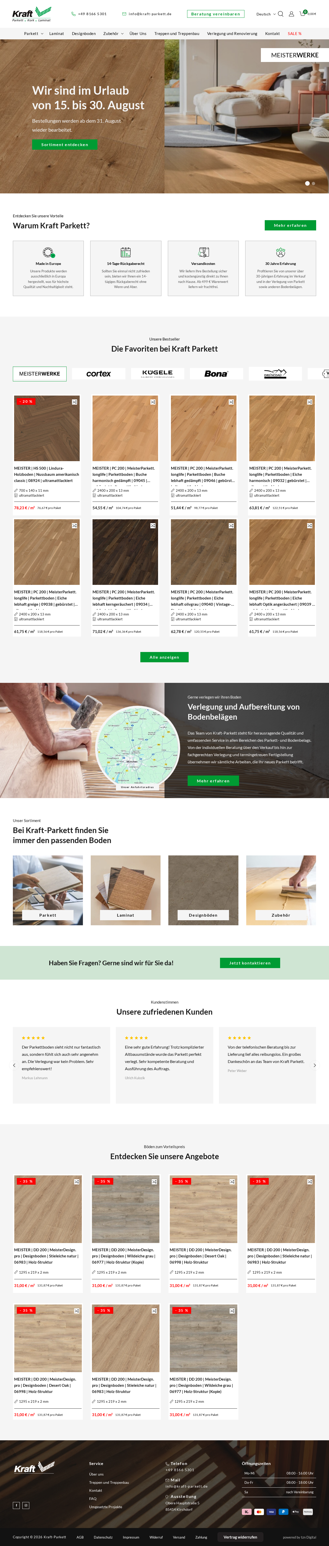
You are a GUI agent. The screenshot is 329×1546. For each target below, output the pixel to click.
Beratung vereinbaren (215, 13)
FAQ (92, 1498)
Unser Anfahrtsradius (137, 787)
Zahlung (201, 1537)
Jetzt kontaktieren (250, 962)
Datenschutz (103, 1537)
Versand (179, 1537)
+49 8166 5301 (180, 1470)
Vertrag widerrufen (240, 1537)
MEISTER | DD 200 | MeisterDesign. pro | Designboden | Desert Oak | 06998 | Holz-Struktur (201, 1255)
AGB (80, 1537)
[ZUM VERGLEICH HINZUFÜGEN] (74, 402)
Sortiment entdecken (64, 144)
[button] (32, 33)
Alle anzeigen (164, 657)
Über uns (96, 1474)
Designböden (203, 915)
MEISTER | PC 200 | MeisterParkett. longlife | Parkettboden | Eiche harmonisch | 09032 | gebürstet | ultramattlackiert (280, 475)
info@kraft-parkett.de (187, 1486)
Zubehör (281, 915)
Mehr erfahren (290, 225)
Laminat (125, 915)
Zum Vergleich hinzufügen (74, 402)
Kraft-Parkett (55, 1537)
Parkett (47, 915)
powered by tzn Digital (299, 1537)
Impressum (131, 1537)
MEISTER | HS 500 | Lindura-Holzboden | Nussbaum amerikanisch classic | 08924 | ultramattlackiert (46, 474)
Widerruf (156, 1537)
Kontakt (95, 1490)
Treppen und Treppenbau (109, 1482)
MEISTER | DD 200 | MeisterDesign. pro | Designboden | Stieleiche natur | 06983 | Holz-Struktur (46, 1255)
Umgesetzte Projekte (105, 1507)
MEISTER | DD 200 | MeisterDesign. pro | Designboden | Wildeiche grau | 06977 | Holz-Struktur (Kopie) (124, 1255)
